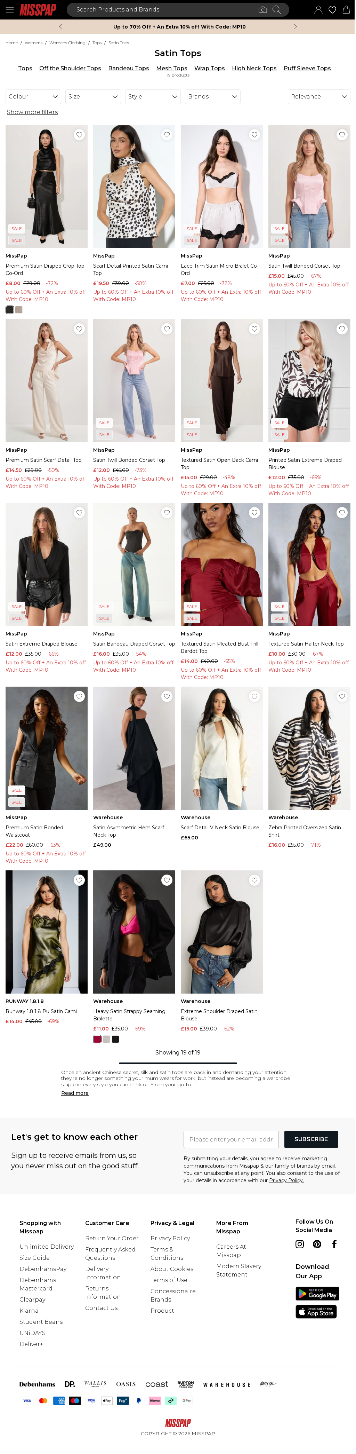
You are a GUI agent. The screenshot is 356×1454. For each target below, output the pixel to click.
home (12, 42)
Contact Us (100, 1306)
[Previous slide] (58, 26)
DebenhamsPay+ (44, 1267)
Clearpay (32, 1298)
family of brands (291, 1156)
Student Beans (41, 1320)
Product (160, 1301)
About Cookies (170, 1259)
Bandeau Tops (126, 68)
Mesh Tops (169, 68)
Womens (33, 42)
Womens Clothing (67, 42)
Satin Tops (118, 42)
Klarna (29, 1309)
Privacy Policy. (284, 1171)
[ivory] (105, 1029)
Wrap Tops (207, 68)
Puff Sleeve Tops (305, 68)
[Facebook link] (296, 1252)
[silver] (19, 307)
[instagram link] (296, 1234)
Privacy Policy (168, 1228)
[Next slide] (293, 26)
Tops (97, 42)
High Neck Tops (251, 68)
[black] (10, 307)
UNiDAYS (32, 1331)
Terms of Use (167, 1270)
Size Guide (34, 1256)
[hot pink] (96, 1029)
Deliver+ (31, 1343)
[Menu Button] (10, 10)
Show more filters (32, 112)
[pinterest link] (313, 1234)
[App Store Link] (313, 1310)
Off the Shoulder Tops (68, 68)
